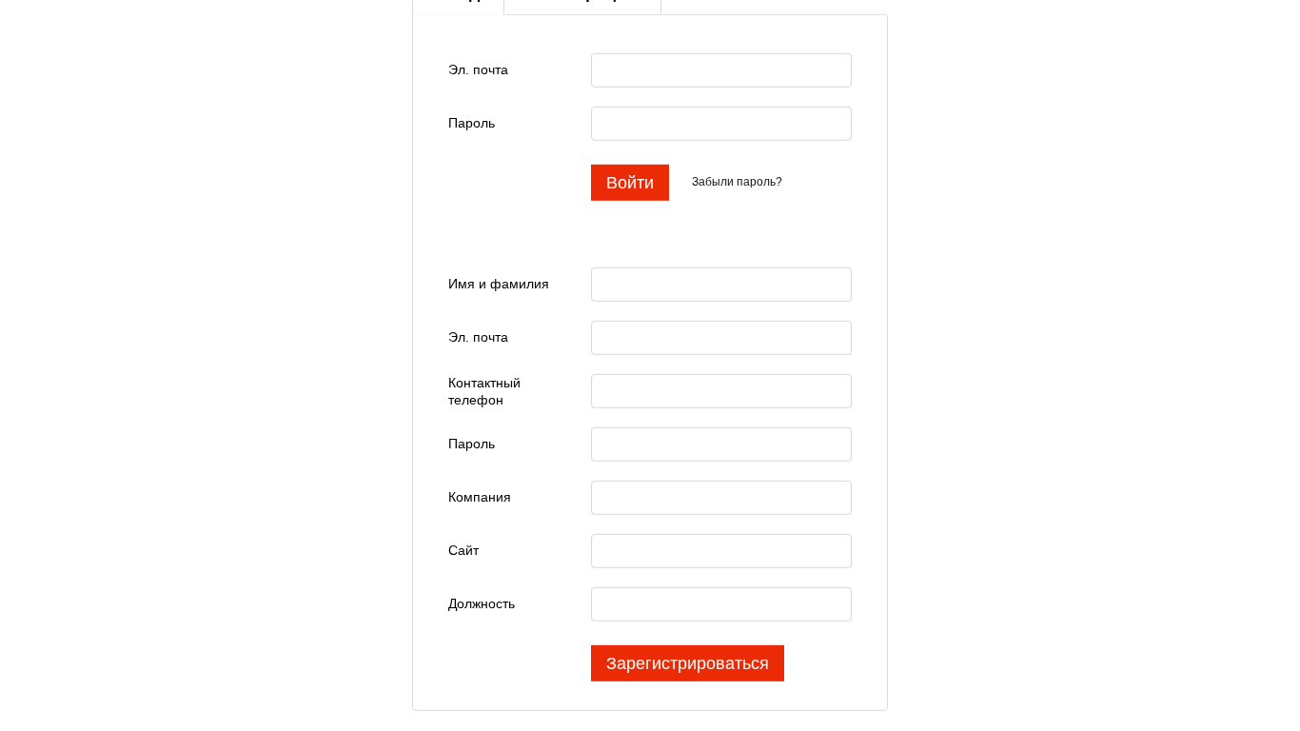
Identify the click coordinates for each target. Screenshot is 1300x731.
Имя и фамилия (498, 283)
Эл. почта (478, 69)
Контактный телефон (484, 390)
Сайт (463, 550)
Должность (481, 603)
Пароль (471, 122)
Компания (479, 496)
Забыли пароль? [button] (737, 181)
